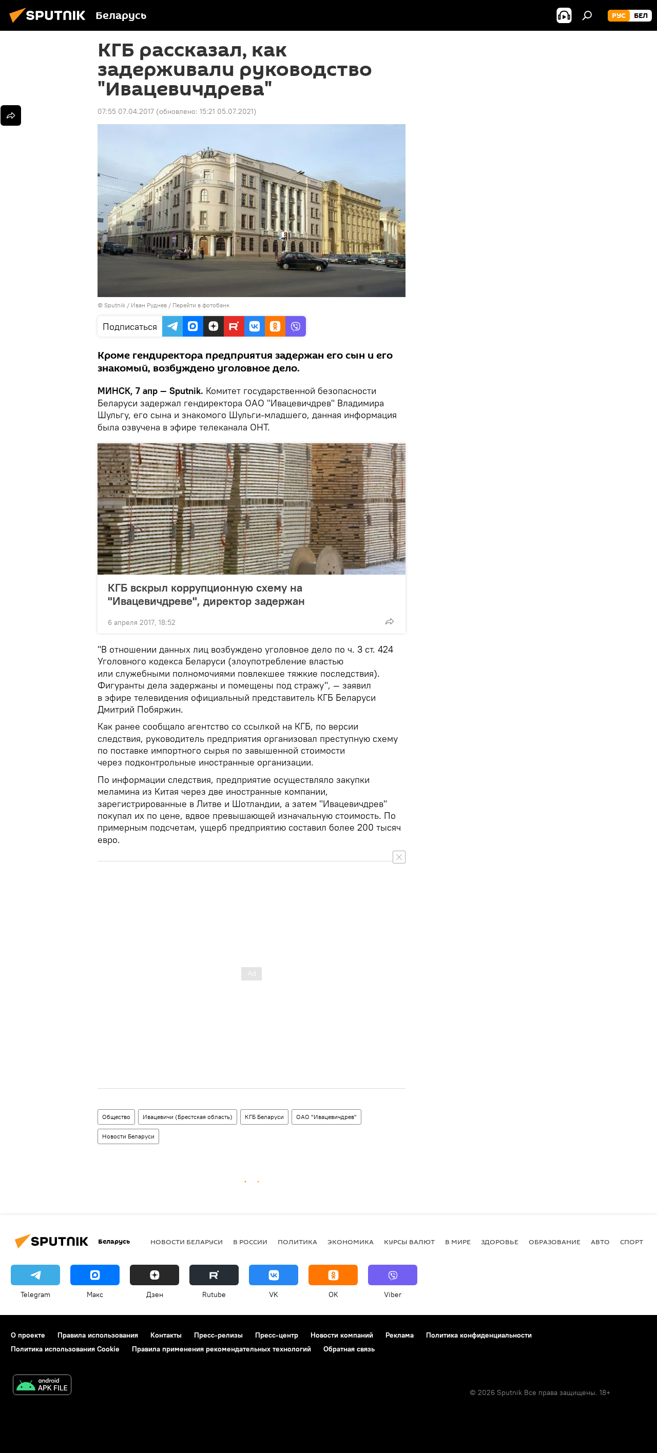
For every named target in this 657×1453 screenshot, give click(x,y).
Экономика (350, 1241)
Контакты (166, 1335)
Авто (600, 1241)
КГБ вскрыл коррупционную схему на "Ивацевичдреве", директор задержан (206, 594)
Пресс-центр (276, 1335)
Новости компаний (342, 1335)
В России (250, 1241)
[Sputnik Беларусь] (50, 24)
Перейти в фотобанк (200, 305)
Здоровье (499, 1241)
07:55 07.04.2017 (126, 111)
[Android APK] (42, 1386)
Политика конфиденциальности (479, 1335)
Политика (297, 1241)
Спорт (631, 1241)
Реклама (399, 1335)
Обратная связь (349, 1348)
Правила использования (97, 1335)
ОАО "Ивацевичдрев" (326, 1117)
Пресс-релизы (218, 1335)
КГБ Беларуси (264, 1117)
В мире (458, 1241)
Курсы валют (409, 1241)
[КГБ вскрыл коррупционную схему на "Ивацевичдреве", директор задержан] (251, 509)
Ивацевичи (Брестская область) (188, 1117)
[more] (389, 621)
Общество (116, 1117)
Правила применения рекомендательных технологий (221, 1348)
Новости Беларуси (128, 1136)
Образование (555, 1241)
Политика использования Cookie (65, 1348)
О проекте (28, 1335)
